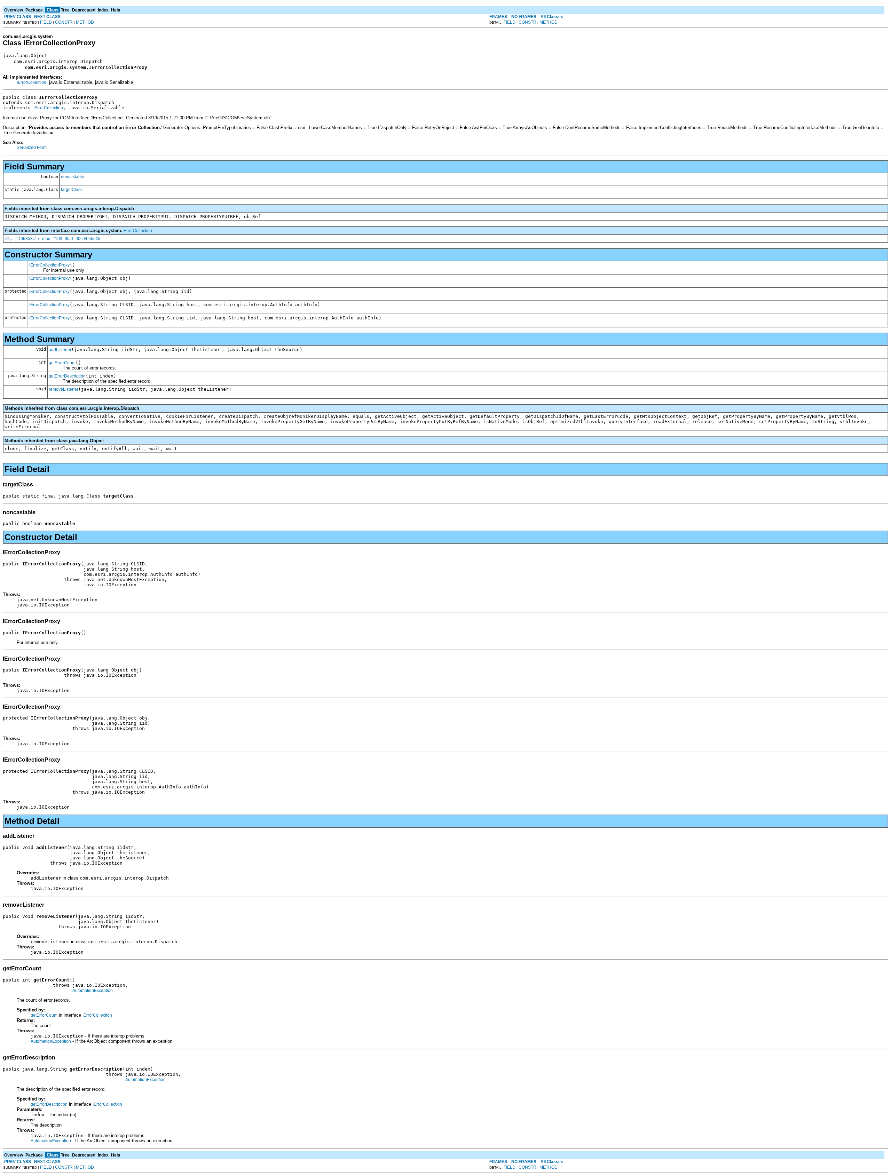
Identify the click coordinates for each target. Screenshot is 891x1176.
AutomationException (92, 990)
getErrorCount (62, 362)
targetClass (71, 189)
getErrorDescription (67, 376)
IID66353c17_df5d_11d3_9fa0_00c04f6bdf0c (58, 238)
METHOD (85, 22)
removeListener (63, 389)
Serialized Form (32, 147)
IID (7, 238)
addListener (60, 349)
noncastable (72, 176)
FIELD (46, 22)
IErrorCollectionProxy (49, 265)
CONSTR (64, 22)
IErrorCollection (31, 82)
